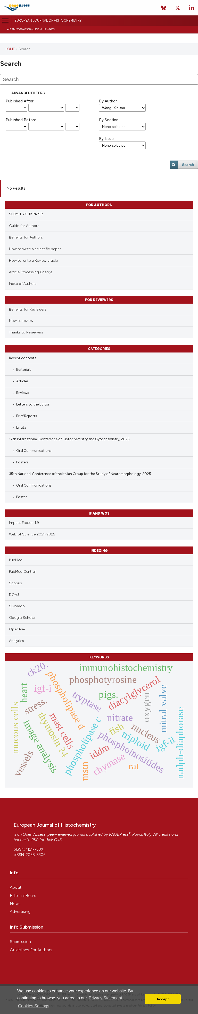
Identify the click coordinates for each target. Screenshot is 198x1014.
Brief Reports (26, 416)
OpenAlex (17, 629)
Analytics (16, 641)
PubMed (15, 560)
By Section (108, 120)
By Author (108, 101)
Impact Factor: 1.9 (24, 523)
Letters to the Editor (33, 404)
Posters (22, 462)
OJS (58, 839)
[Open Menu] (5, 21)
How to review (21, 321)
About (15, 887)
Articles (22, 381)
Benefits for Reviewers (27, 309)
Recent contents (22, 358)
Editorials (23, 369)
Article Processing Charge (30, 272)
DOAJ (14, 595)
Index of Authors (23, 283)
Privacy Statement (105, 998)
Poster (21, 497)
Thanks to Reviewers (26, 332)
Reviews (22, 393)
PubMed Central (22, 571)
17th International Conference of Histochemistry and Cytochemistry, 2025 (69, 439)
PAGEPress (119, 834)
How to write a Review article (33, 260)
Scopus (15, 583)
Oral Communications (34, 450)
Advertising (20, 911)
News (15, 903)
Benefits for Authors (26, 237)
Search (188, 165)
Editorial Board (23, 895)
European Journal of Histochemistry (48, 20)
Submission (20, 941)
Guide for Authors (24, 226)
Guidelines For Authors (31, 949)
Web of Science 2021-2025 (32, 534)
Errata (21, 427)
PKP (34, 839)
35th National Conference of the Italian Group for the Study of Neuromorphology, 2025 (80, 474)
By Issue (106, 138)
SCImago (17, 606)
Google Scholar (22, 617)
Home (10, 49)
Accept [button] (162, 999)
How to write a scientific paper (35, 249)
